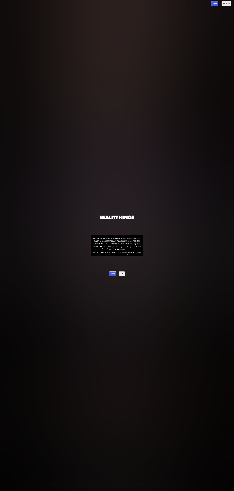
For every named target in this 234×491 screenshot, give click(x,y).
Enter (113, 273)
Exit (122, 273)
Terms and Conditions (128, 246)
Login (215, 3)
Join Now (226, 3)
